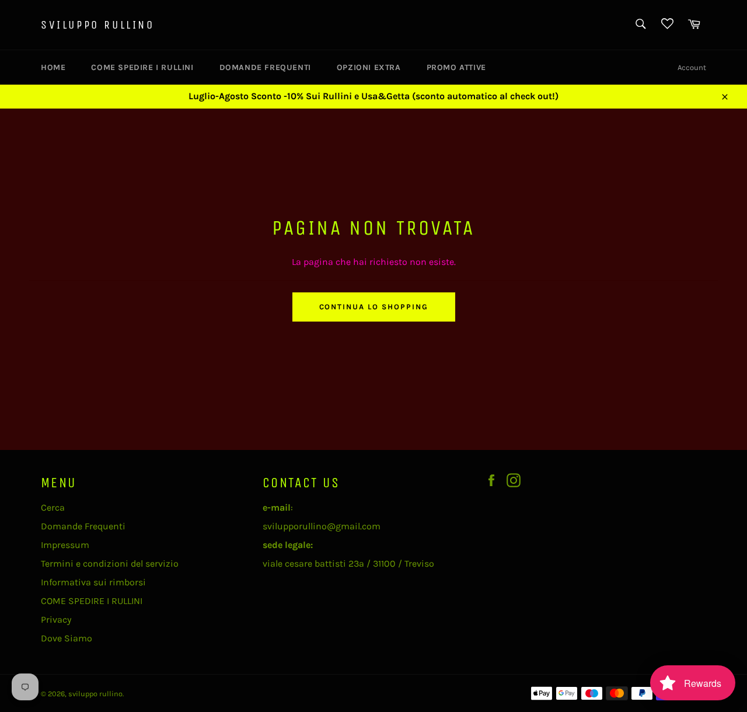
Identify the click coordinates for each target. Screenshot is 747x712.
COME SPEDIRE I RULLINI (142, 67)
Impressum (65, 544)
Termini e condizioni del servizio (110, 563)
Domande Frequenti (265, 67)
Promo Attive (456, 67)
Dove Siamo (66, 638)
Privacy (56, 619)
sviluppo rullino (98, 25)
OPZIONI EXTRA (369, 67)
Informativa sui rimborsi (93, 582)
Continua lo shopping (373, 306)
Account (692, 67)
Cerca (53, 507)
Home (53, 67)
